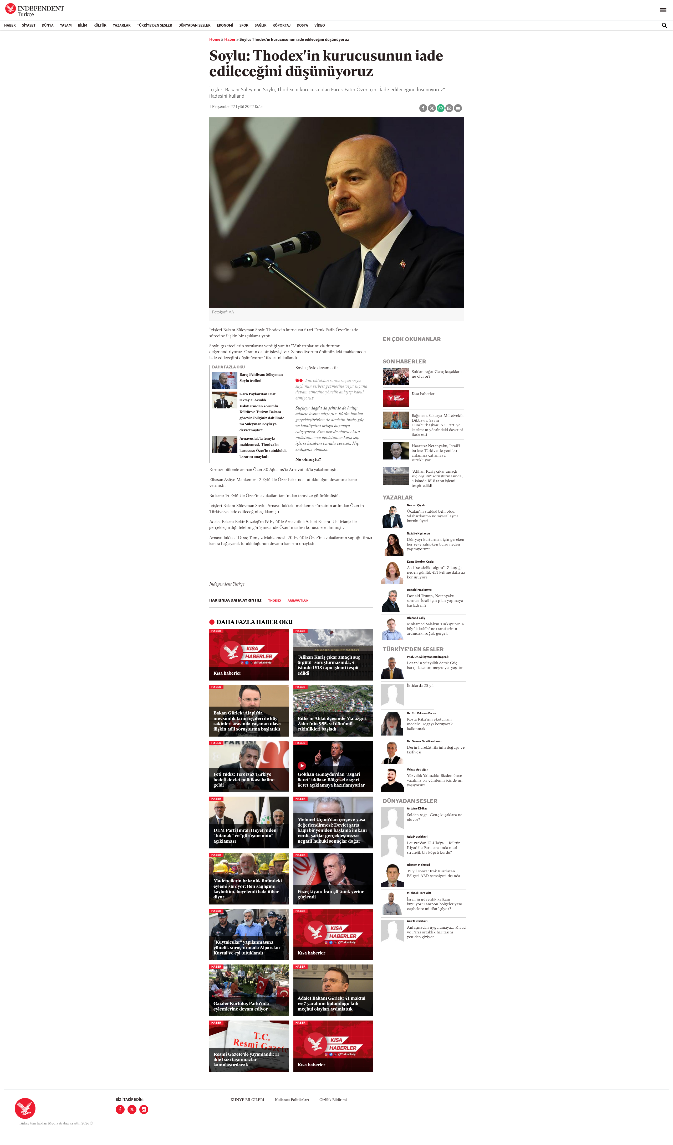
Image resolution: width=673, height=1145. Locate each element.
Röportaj (281, 25)
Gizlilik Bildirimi (333, 1100)
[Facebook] (120, 1109)
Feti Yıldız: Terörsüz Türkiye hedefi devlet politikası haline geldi (243, 780)
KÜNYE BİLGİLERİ (247, 1100)
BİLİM (82, 25)
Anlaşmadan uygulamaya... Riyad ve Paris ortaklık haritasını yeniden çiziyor (436, 932)
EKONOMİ (225, 25)
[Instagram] (143, 1109)
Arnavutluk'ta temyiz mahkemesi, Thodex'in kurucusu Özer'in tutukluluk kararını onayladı (263, 448)
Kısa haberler (227, 673)
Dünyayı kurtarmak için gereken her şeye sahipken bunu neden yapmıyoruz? (436, 544)
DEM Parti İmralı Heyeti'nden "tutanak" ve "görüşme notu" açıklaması (245, 836)
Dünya (48, 25)
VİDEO (319, 25)
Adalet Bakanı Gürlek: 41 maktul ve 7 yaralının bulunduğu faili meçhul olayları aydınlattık (331, 1004)
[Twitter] (132, 1109)
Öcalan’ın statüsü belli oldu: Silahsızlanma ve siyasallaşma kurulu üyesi (432, 516)
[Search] (664, 25)
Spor (243, 25)
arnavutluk (298, 600)
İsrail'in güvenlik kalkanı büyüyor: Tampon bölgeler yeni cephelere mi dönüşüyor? (434, 904)
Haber (10, 25)
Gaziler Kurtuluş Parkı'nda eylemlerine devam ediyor (241, 1006)
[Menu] (663, 10)
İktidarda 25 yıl (420, 686)
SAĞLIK (260, 25)
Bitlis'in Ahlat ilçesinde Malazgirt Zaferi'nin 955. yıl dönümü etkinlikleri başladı (332, 724)
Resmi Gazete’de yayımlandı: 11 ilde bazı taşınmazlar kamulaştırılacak (246, 1060)
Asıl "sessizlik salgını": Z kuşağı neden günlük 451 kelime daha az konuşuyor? (436, 572)
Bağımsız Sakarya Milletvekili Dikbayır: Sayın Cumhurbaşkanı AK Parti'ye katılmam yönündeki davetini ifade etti (437, 425)
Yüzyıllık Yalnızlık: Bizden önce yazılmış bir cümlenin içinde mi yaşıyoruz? (434, 780)
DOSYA (302, 25)
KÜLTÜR (100, 25)
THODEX (274, 600)
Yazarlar (122, 25)
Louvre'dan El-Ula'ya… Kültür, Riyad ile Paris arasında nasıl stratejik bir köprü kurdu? (434, 848)
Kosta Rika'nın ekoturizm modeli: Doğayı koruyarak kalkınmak (430, 724)
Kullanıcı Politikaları (292, 1100)
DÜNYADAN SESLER (195, 25)
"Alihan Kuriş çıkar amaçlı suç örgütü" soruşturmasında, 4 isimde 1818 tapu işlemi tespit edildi (329, 665)
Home (214, 40)
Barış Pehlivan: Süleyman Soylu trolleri (261, 378)
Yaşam (66, 25)
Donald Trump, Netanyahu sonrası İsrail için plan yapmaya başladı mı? (435, 601)
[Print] (458, 108)
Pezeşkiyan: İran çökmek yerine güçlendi (331, 894)
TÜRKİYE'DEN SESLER (154, 25)
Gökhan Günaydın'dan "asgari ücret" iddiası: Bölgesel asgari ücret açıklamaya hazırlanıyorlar (331, 780)
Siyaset (28, 25)
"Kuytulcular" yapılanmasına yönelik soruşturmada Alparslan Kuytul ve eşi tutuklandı (246, 948)
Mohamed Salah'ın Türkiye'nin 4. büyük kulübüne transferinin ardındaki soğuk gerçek (436, 629)
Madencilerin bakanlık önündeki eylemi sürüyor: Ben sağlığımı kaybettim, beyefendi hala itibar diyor (247, 889)
